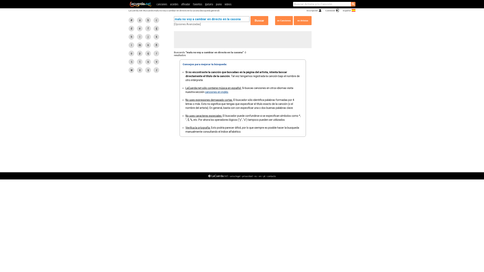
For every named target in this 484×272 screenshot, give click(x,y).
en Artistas (302, 20)
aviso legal (235, 176)
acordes (174, 4)
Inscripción (312, 10)
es (255, 176)
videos (228, 4)
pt (264, 176)
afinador (185, 4)
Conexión (330, 10)
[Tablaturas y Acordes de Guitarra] (141, 6)
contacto (271, 176)
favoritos (197, 4)
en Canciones (284, 20)
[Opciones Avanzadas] (187, 24)
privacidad (247, 176)
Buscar (259, 20)
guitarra (209, 4)
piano (219, 4)
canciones (162, 4)
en (260, 176)
